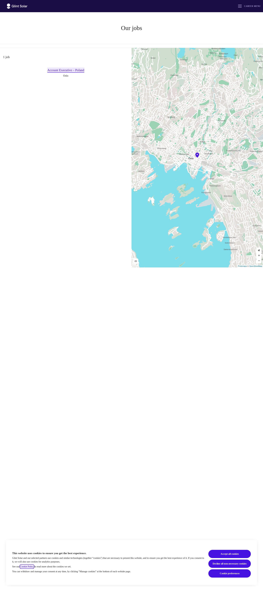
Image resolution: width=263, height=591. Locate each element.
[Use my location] (258, 250)
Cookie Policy (27, 566)
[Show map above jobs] (135, 261)
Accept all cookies (230, 554)
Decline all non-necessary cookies (230, 563)
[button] (258, 255)
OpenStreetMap (255, 266)
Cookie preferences (230, 573)
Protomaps (242, 266)
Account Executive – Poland (65, 70)
